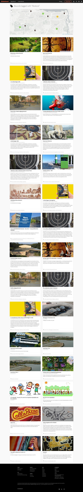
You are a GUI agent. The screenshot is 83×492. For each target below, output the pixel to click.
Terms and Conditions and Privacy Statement (59, 475)
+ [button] (11, 10)
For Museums (32, 471)
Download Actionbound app (22, 474)
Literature (44, 473)
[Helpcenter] (76, 1)
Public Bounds (20, 473)
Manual (43, 469)
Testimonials (57, 471)
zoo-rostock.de (70, 139)
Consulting (32, 476)
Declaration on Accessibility (59, 478)
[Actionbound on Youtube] (59, 489)
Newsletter (44, 476)
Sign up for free (20, 468)
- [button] (11, 12)
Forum (43, 472)
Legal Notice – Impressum (59, 476)
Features (56, 468)
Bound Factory (32, 469)
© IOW (72, 168)
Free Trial (68, 1)
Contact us (44, 474)
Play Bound (13, 1)
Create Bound (21, 1)
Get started (19, 469)
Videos (43, 471)
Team (56, 472)
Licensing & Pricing (33, 468)
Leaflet (63, 34)
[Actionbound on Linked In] (62, 489)
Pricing (60, 1)
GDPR (56, 473)
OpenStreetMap (67, 34)
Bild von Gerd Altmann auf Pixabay (67, 51)
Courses (31, 474)
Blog (55, 469)
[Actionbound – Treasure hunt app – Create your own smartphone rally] (5, 1)
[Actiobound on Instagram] (64, 489)
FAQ (43, 468)
